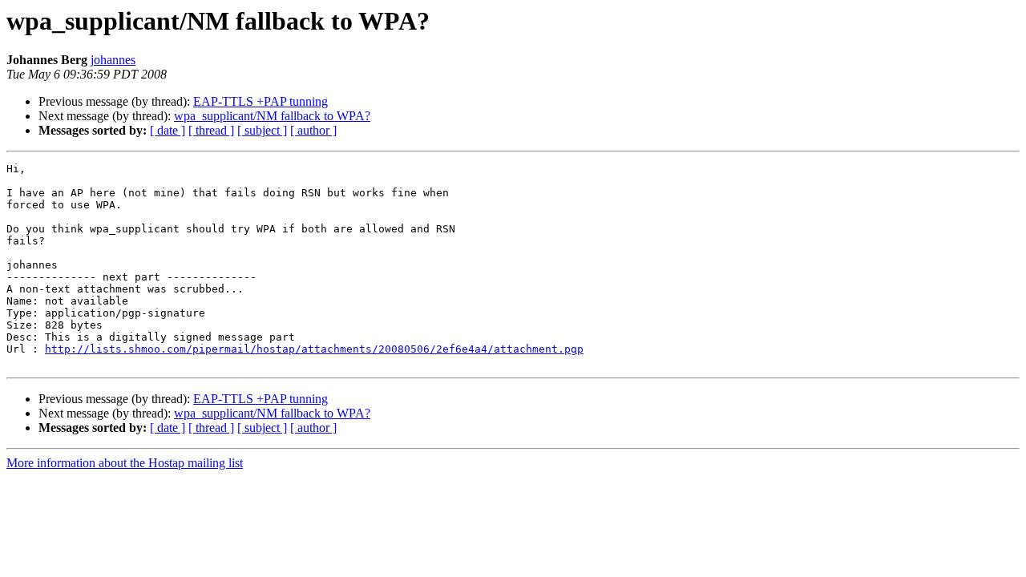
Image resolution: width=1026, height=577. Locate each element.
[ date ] (167, 130)
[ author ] (313, 130)
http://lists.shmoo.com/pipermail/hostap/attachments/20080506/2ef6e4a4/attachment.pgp (314, 349)
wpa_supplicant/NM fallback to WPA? (272, 116)
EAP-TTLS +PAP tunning (260, 101)
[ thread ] (211, 130)
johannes (113, 60)
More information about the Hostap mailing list (124, 463)
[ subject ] (262, 130)
